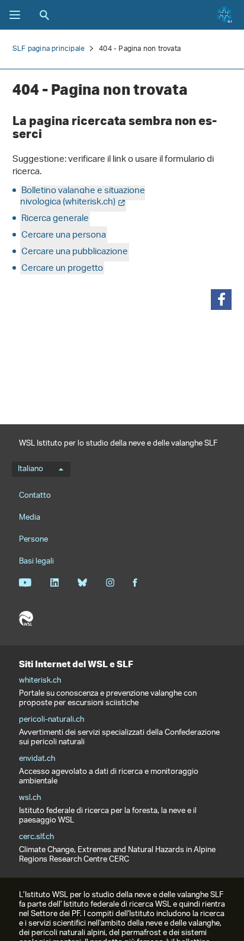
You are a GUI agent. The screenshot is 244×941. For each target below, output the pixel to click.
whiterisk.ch (40, 681)
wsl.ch (30, 798)
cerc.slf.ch (36, 837)
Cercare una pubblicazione (74, 252)
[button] (221, 299)
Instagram (110, 582)
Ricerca (44, 15)
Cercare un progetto (62, 269)
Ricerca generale (55, 219)
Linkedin (54, 582)
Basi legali (36, 561)
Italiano (30, 469)
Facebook (135, 582)
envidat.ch (37, 759)
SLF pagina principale (48, 48)
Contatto (35, 496)
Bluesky (82, 582)
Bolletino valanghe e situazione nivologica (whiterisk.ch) (82, 197)
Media (29, 518)
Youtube (25, 582)
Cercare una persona (63, 235)
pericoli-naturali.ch (51, 720)
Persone (33, 539)
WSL (26, 618)
